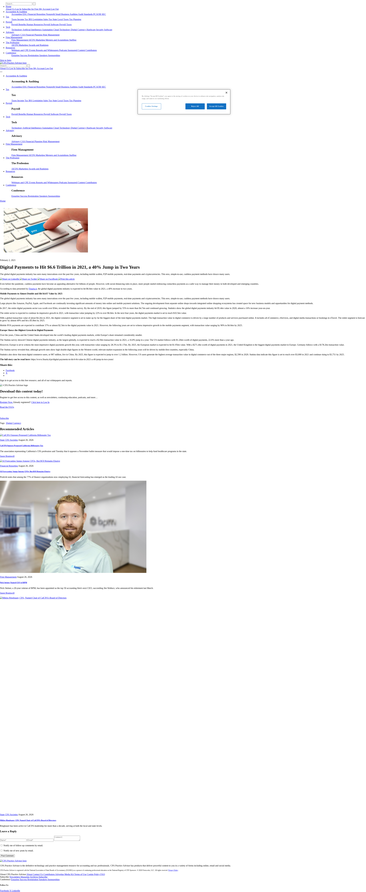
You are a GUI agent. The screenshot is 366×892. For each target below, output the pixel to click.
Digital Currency (78, 29)
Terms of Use (80, 874)
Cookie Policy (93, 874)
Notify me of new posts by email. (18, 850)
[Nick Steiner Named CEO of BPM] (73, 572)
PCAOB (97, 14)
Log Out (55, 9)
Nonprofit (50, 14)
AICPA (32, 40)
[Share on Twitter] (29, 279)
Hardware (91, 29)
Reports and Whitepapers (47, 50)
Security (100, 29)
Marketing (41, 40)
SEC (104, 14)
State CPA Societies (9, 440)
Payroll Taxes (65, 24)
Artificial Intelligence (32, 29)
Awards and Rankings (38, 45)
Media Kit (69, 874)
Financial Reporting (37, 14)
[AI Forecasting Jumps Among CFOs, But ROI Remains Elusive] (30, 461)
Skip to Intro (5, 60)
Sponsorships (54, 55)
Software (108, 29)
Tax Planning (75, 19)
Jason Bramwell (7, 456)
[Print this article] (66, 279)
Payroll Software (51, 24)
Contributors (91, 50)
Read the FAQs (7, 407)
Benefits (22, 24)
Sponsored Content (76, 50)
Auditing (74, 14)
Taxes (14, 19)
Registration (33, 55)
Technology (17, 29)
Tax (7, 17)
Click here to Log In (40, 402)
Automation (47, 29)
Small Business (62, 14)
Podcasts (63, 50)
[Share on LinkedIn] (10, 279)
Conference (11, 53)
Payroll (9, 22)
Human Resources (35, 24)
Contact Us (38, 874)
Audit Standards (85, 14)
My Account (45, 9)
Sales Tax (48, 19)
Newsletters (15, 877)
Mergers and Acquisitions (57, 40)
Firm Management (14, 37)
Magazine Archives (30, 877)
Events (32, 50)
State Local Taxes (61, 19)
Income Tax (23, 19)
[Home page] (13, 63)
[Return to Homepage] (13, 861)
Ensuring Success (19, 55)
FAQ (102, 874)
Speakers (43, 55)
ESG (25, 14)
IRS (31, 19)
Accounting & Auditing (16, 11)
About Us (10, 9)
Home (8, 6)
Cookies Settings (151, 106)
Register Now (6, 402)
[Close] (226, 93)
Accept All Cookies (216, 106)
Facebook (4, 890)
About (29, 874)
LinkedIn (16, 890)
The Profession (12, 42)
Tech (8, 27)
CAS (23, 35)
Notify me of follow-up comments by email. (23, 845)
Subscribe (4, 418)
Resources (10, 47)
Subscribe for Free (30, 9)
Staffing (72, 40)
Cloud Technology (62, 29)
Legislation (38, 19)
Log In (18, 9)
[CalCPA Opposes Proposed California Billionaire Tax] (25, 435)
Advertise (59, 874)
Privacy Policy (173, 870)
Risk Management (51, 35)
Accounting (17, 14)
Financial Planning (34, 35)
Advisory (10, 32)
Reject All (195, 106)
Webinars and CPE (20, 50)
